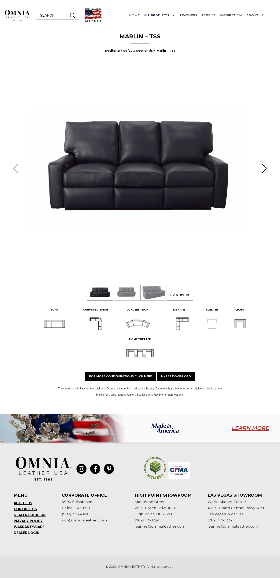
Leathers (188, 15)
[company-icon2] (179, 470)
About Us (255, 15)
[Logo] (17, 15)
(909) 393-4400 (76, 514)
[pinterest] (109, 469)
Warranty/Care (29, 527)
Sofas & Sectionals (138, 50)
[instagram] (81, 469)
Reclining (112, 50)
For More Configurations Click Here (120, 376)
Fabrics (208, 15)
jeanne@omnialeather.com (160, 526)
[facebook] (95, 469)
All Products (156, 15)
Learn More (93, 20)
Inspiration (231, 15)
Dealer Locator (30, 515)
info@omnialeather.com (84, 520)
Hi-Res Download (176, 376)
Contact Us (25, 509)
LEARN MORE (250, 428)
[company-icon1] (155, 468)
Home (134, 15)
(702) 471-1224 (147, 520)
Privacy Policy (28, 521)
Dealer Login (26, 533)
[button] (264, 168)
